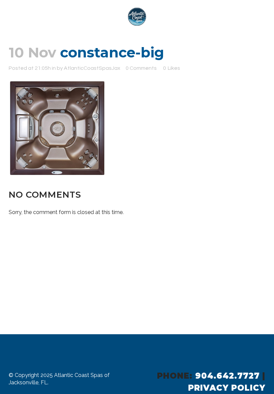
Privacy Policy (226, 388)
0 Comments (141, 68)
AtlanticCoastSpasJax (92, 68)
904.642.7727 (227, 376)
